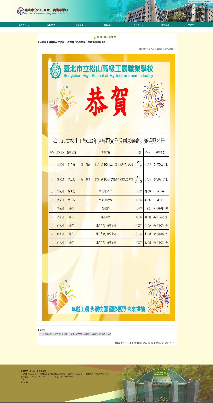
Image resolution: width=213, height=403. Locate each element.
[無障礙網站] (160, 376)
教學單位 (79, 25)
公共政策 (165, 25)
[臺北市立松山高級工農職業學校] (43, 11)
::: (38, 30)
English (191, 24)
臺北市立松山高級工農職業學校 (200, 1)
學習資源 (108, 25)
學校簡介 (22, 25)
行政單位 (51, 25)
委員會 (136, 25)
